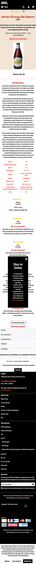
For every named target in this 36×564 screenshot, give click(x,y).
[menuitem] (4, 7)
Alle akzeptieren (16, 561)
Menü (6, 7)
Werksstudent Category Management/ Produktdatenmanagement (18, 449)
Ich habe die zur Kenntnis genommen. (18, 365)
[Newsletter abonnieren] (33, 484)
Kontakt (3, 406)
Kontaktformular (5, 390)
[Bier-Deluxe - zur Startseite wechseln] (4, 2)
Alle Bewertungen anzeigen (18, 322)
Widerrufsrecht (4, 414)
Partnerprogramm (5, 403)
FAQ (2, 434)
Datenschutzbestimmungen (16, 365)
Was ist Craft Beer (5, 461)
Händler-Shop (4, 399)
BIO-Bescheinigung (6, 427)
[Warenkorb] (33, 7)
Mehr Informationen (23, 555)
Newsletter (3, 454)
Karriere (3, 438)
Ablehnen (7, 561)
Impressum (4, 469)
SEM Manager (5, 446)
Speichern (18, 370)
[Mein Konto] (28, 7)
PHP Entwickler (5, 442)
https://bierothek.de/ (18, 300)
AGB (2, 418)
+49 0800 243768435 (8, 381)
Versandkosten (26, 495)
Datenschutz (4, 465)
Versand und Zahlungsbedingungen (10, 410)
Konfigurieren (27, 561)
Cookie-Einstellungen (6, 431)
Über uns (3, 458)
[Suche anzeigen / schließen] (23, 7)
